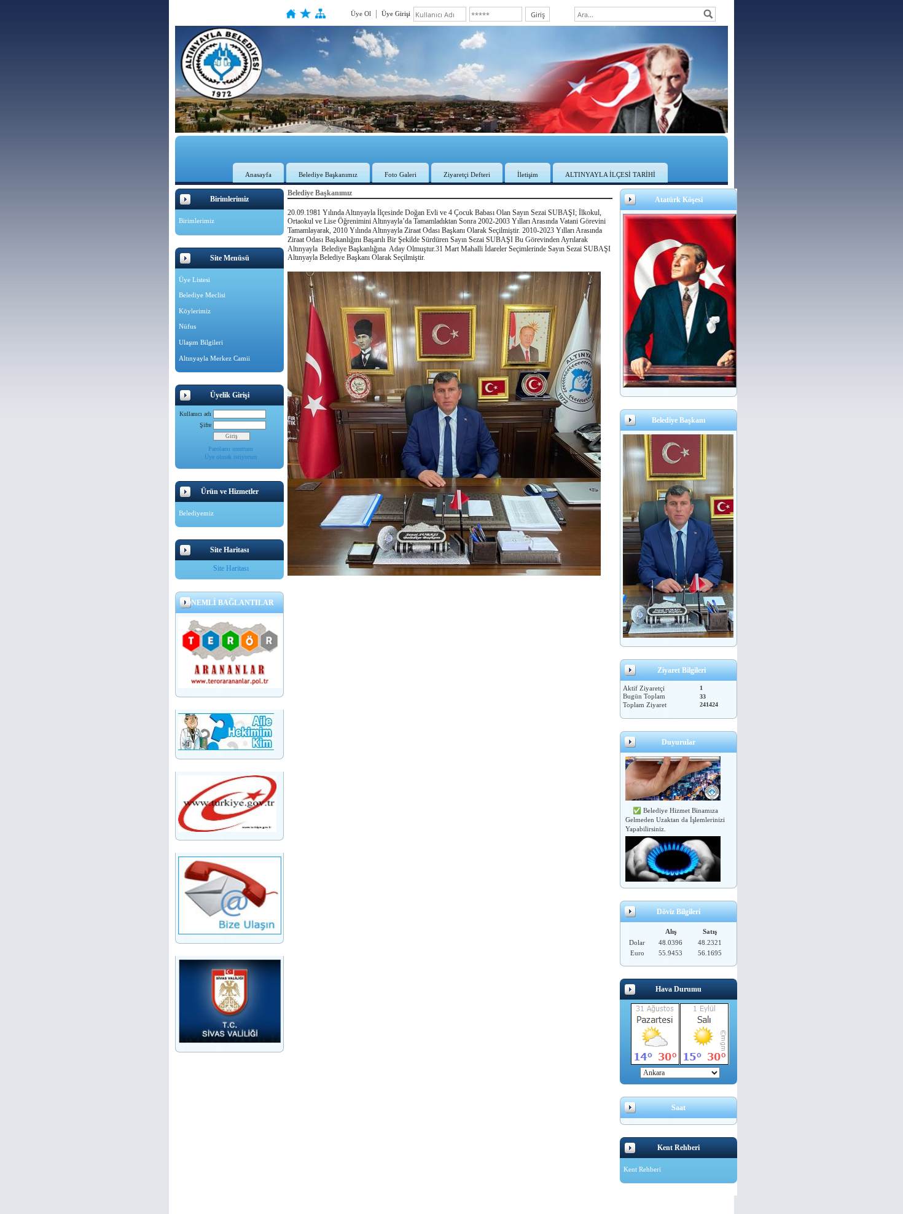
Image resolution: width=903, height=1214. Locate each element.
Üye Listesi (194, 279)
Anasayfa (258, 174)
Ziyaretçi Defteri (467, 174)
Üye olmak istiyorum (231, 456)
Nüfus (187, 326)
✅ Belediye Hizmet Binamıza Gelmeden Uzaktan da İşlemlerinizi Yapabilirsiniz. (675, 813)
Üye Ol (361, 13)
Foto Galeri (400, 174)
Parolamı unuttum (230, 448)
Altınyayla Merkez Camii (214, 358)
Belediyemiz (196, 513)
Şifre (205, 424)
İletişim (527, 174)
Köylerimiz (195, 311)
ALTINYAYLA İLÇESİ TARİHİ (610, 174)
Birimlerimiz (196, 220)
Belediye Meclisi (202, 295)
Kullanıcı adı (195, 413)
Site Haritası (231, 568)
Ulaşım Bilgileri (201, 342)
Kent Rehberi (642, 1169)
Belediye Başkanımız (328, 174)
